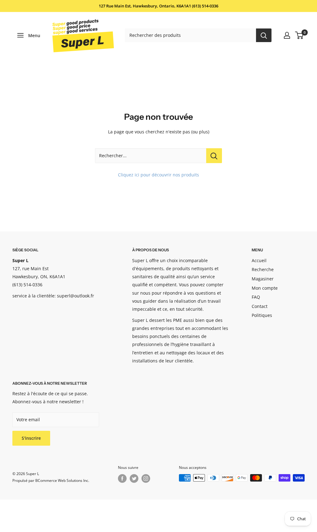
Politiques (262, 315)
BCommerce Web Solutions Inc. (62, 480)
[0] (299, 35)
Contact (259, 306)
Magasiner (263, 279)
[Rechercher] (263, 35)
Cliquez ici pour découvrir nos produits (158, 175)
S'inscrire (31, 438)
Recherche (263, 269)
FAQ (256, 297)
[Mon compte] (287, 35)
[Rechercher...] (214, 155)
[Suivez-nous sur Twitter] (134, 478)
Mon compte (265, 288)
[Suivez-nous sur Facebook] (122, 478)
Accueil (259, 260)
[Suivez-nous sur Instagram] (145, 478)
